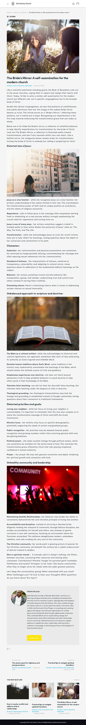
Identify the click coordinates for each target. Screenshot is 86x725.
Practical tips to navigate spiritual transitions (41, 705)
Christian (23, 12)
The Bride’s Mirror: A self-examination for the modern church (68, 704)
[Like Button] (8, 649)
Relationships (18, 711)
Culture (15, 12)
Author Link (34, 638)
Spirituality (28, 86)
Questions (21, 86)
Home (9, 12)
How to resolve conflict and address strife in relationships (17, 706)
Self (23, 711)
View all (76, 680)
